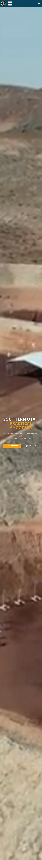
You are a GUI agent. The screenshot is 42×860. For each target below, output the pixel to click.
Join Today (31, 446)
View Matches (12, 446)
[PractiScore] (10, 3)
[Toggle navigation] (39, 3)
